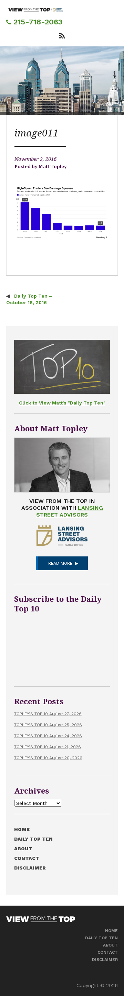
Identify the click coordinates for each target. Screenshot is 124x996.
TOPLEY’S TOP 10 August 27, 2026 (48, 713)
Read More (60, 563)
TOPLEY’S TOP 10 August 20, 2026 (48, 757)
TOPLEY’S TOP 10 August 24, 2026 (48, 735)
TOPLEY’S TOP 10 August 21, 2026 (47, 746)
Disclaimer (30, 868)
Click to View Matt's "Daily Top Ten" (62, 403)
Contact (26, 858)
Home (22, 829)
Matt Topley (53, 166)
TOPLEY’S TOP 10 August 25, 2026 (48, 724)
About (23, 848)
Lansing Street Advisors (69, 511)
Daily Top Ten (33, 839)
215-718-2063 (36, 22)
